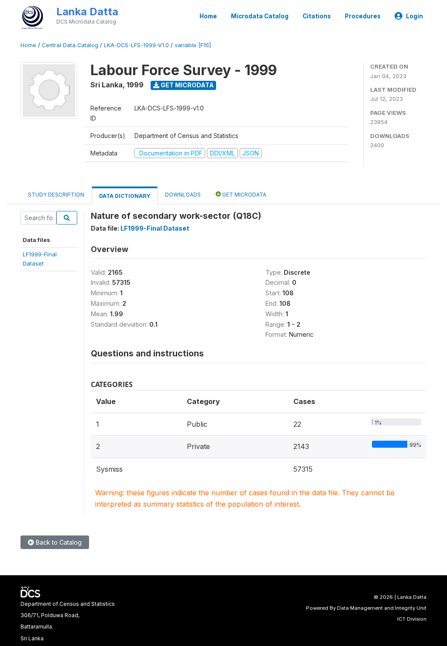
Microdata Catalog (260, 16)
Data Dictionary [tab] (124, 196)
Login (414, 16)
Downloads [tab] (183, 194)
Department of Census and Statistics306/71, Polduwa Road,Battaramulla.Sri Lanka (68, 621)
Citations (317, 16)
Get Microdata (186, 85)
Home (208, 16)
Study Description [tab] (56, 194)
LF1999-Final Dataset (154, 228)
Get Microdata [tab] (243, 194)
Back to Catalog (58, 542)
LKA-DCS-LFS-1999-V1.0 (136, 45)
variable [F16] (193, 45)
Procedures (363, 16)
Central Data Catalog (70, 45)
